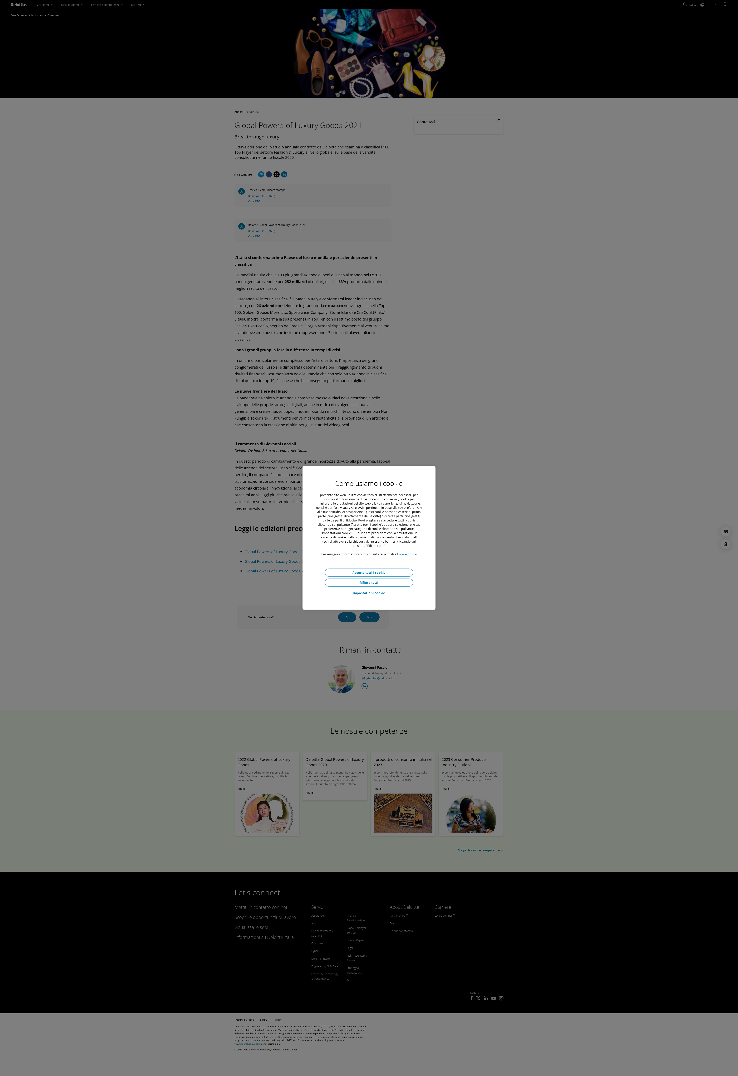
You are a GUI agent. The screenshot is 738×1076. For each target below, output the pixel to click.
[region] (369, 538)
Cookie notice (407, 554)
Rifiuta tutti (369, 582)
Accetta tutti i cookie (369, 572)
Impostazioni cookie (369, 593)
